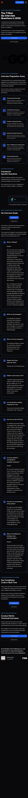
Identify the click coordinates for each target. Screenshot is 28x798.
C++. (21, 269)
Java (16, 269)
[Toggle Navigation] (26, 2)
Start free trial (20, 2)
